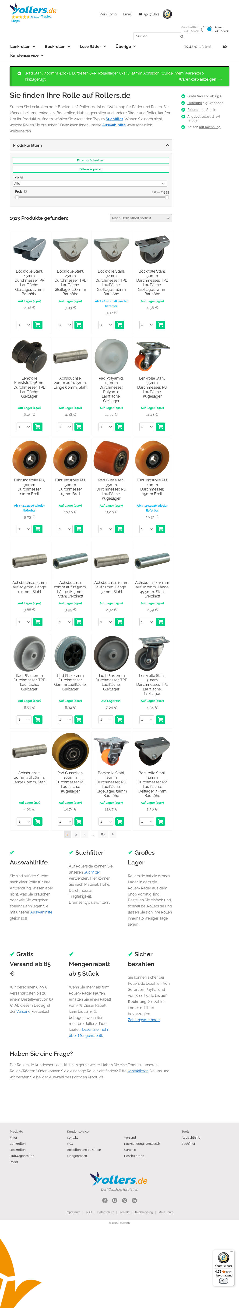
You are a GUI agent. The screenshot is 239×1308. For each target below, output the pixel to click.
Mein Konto (107, 14)
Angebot (193, 116)
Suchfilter (92, 872)
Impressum (73, 1212)
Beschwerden (134, 1156)
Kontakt (72, 1137)
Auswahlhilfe (41, 912)
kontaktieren (137, 1071)
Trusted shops (167, 14)
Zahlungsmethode (144, 1020)
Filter (13, 1137)
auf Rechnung (210, 127)
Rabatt (192, 110)
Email (127, 14)
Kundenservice (24, 55)
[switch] (223, 1281)
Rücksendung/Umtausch (142, 1143)
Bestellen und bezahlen (84, 1150)
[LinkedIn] (134, 1201)
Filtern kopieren (90, 169)
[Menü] (231, 1252)
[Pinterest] (124, 1201)
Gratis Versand (198, 96)
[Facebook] (105, 1201)
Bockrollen (55, 46)
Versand (23, 1011)
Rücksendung (144, 1212)
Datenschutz (105, 1212)
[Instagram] (115, 1201)
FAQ (70, 1143)
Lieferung (194, 103)
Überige (123, 46)
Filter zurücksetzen (91, 160)
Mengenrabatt (77, 1156)
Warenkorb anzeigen (197, 79)
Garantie (130, 1150)
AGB (89, 1212)
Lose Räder (90, 46)
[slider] (17, 197)
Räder (14, 1162)
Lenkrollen (20, 46)
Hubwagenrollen (22, 1156)
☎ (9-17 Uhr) (148, 14)
